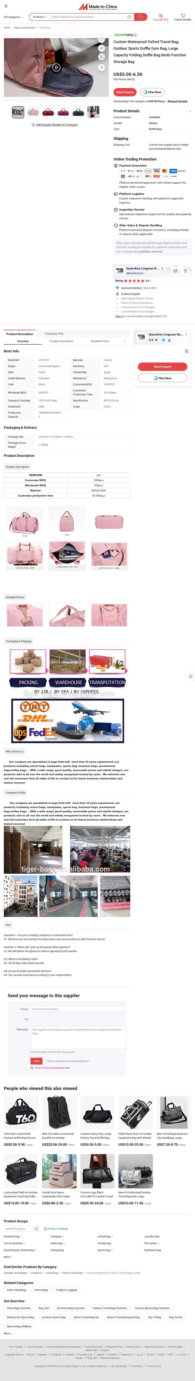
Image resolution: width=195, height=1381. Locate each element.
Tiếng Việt (91, 1357)
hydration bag (152, 1250)
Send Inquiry (125, 92)
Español (42, 1354)
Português (56, 1354)
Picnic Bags (41, 1290)
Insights (105, 1350)
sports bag (104, 1250)
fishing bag (57, 1250)
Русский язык (85, 1354)
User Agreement (119, 1366)
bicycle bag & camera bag (19, 1250)
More (7, 1333)
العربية (140, 1354)
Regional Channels (154, 1346)
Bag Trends (175, 1317)
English (30, 1354)
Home (7, 27)
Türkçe (79, 1357)
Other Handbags (16, 1290)
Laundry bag (151, 1236)
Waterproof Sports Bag (20, 1317)
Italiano (100, 1354)
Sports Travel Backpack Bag (123, 1317)
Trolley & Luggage (66, 1290)
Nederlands (127, 1354)
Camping (56, 1236)
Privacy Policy (154, 1366)
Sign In (119, 316)
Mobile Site (91, 1350)
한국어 (150, 1354)
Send (36, 1061)
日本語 (161, 1354)
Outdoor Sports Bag (54, 1317)
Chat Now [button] (154, 92)
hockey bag (104, 1243)
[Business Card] (186, 351)
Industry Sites (134, 1346)
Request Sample (178, 101)
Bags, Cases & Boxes (24, 27)
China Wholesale (93, 1346)
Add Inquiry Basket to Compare (57, 125)
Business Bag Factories (71, 1308)
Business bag (12, 1236)
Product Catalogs (57, 1228)
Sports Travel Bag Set (86, 1317)
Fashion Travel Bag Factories (110, 1308)
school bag (104, 1236)
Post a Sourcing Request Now (50, 1067)
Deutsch (112, 1354)
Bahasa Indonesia (110, 1357)
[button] (118, 341)
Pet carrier (150, 1243)
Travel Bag (44, 27)
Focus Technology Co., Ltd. (73, 1366)
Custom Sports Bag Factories (152, 1308)
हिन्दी (171, 1354)
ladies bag (57, 1243)
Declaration (137, 1366)
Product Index (175, 1346)
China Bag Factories (19, 1308)
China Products (35, 1346)
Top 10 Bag (154, 1317)
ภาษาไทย (181, 1354)
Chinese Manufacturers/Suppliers (64, 1346)
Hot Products (16, 1346)
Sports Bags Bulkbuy (19, 1326)
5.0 (151, 340)
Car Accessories (13, 1243)
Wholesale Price (114, 1346)
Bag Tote (44, 1308)
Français (69, 1354)
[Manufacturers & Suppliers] (97, 6)
